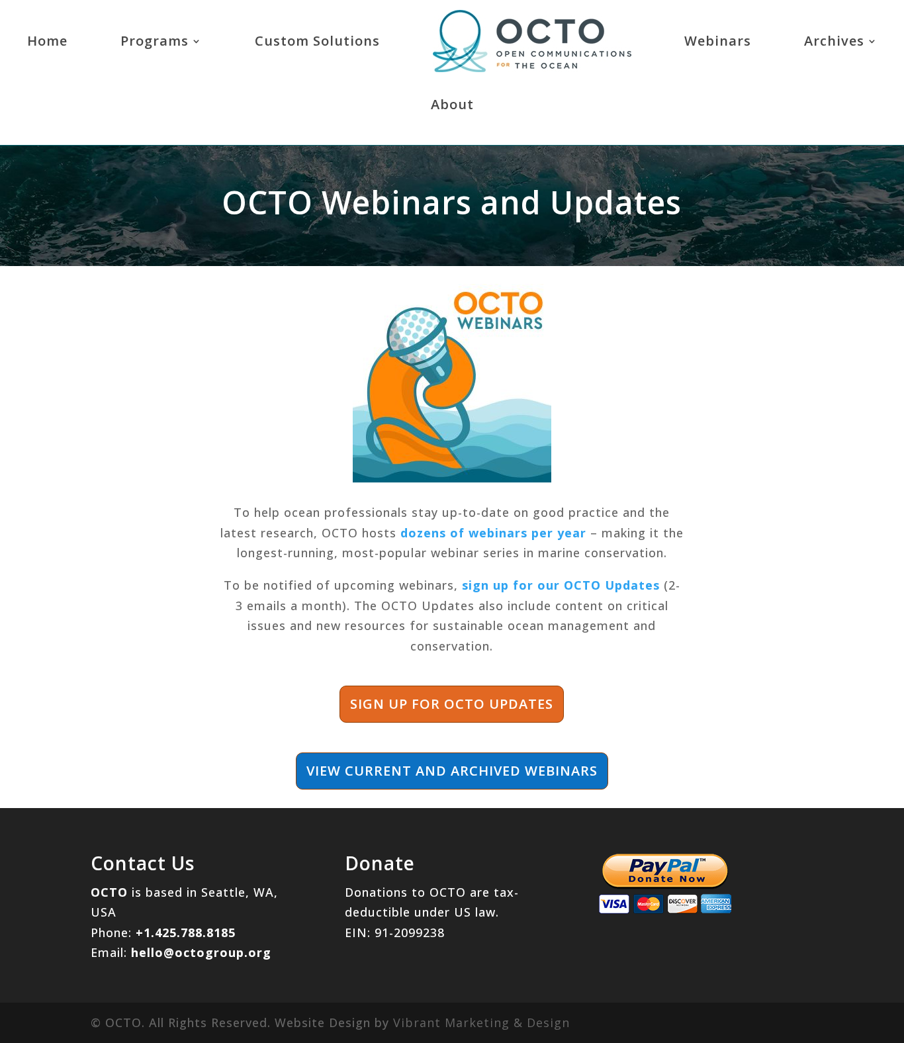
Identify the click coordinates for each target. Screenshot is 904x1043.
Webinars (717, 41)
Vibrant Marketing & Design (481, 1022)
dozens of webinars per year (493, 533)
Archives (834, 41)
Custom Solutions (317, 41)
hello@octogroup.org (201, 952)
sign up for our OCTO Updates (561, 585)
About (452, 104)
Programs (154, 41)
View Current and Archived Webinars (452, 771)
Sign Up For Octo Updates (451, 704)
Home (47, 41)
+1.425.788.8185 (186, 932)
